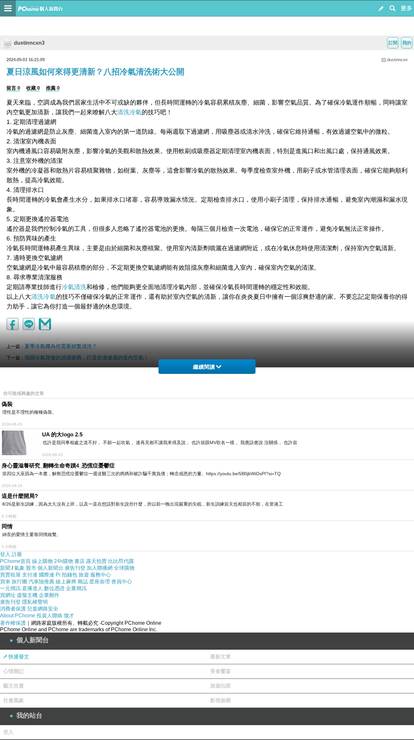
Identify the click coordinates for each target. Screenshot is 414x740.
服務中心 (100, 574)
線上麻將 (66, 581)
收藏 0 (33, 88)
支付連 (30, 574)
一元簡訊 (10, 588)
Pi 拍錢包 (66, 574)
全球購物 (124, 568)
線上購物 (42, 561)
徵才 (69, 615)
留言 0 (13, 88)
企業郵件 (49, 595)
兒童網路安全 (42, 608)
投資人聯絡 (49, 615)
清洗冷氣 (129, 112)
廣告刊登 (75, 568)
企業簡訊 (76, 588)
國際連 (46, 574)
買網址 (8, 595)
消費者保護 (13, 608)
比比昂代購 (121, 561)
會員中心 (121, 581)
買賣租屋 (10, 574)
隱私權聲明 (35, 602)
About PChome (17, 615)
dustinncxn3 (29, 43)
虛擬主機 (27, 595)
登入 (5, 554)
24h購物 (63, 561)
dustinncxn (397, 59)
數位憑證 (54, 588)
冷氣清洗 (74, 287)
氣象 (19, 568)
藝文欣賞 (13, 686)
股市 (31, 568)
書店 (79, 561)
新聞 (5, 568)
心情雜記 (13, 671)
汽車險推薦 (41, 581)
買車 (5, 581)
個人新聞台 (50, 568)
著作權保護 (13, 623)
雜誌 (83, 581)
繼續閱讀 (204, 367)
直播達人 (32, 588)
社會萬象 (13, 700)
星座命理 (99, 581)
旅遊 (84, 574)
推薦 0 (53, 88)
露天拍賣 (96, 561)
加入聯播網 (100, 568)
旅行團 (19, 581)
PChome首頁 (15, 561)
